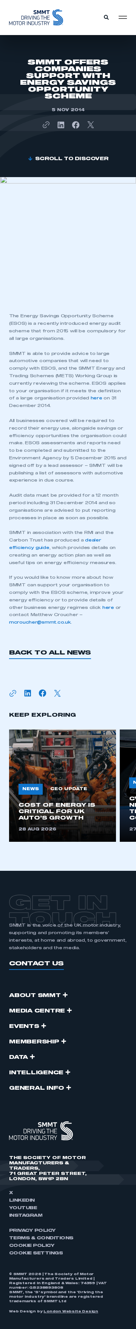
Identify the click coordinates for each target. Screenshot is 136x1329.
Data (18, 1057)
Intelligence (36, 1072)
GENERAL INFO (36, 1088)
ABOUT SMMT (35, 995)
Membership (34, 1042)
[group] (62, 785)
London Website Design (70, 1311)
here (96, 398)
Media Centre (37, 1011)
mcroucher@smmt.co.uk (40, 622)
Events (24, 1026)
